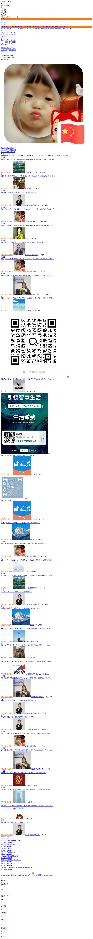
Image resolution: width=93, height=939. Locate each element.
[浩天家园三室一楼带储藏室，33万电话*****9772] (2, 590)
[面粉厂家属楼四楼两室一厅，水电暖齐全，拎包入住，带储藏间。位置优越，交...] (1, 558)
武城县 (3, 5)
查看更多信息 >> (6, 837)
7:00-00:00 (7, 34)
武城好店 (7, 26)
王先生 (32, 539)
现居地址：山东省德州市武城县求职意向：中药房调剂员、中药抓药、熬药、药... (27, 806)
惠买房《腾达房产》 (7, 148)
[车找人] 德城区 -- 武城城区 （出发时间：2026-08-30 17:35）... (20, 523)
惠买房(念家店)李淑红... (32, 205)
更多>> (71, 28)
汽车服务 (41, 28)
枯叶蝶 (27, 641)
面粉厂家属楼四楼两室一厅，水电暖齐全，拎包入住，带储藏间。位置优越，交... (27, 560)
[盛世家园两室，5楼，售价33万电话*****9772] (2, 820)
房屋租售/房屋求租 (7, 641)
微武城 (13, 875)
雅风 (26, 238)
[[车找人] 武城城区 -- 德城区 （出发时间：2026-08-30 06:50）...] (1, 606)
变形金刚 (28, 310)
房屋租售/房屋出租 (7, 238)
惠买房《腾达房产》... (32, 222)
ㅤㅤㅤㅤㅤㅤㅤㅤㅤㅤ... (25, 802)
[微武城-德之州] (1, 7)
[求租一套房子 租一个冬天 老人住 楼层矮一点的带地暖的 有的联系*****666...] (1, 643)
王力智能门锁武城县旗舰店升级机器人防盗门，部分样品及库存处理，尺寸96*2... (28, 159)
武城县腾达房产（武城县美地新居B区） (8, 152)
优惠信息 (62, 26)
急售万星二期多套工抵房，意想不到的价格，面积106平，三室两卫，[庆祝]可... (26, 678)
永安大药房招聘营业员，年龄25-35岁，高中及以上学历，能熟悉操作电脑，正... (28, 176)
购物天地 (28, 28)
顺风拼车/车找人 (6, 539)
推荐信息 (4, 155)
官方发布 (34, 474)
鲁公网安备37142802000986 (44, 875)
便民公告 (65, 155)
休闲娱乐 (16, 28)
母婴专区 (47, 28)
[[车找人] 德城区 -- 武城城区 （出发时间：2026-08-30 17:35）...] (1, 521)
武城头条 (13, 26)
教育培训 (59, 28)
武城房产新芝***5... (37, 294)
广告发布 (50, 26)
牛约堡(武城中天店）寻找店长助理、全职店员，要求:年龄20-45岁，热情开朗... (27, 298)
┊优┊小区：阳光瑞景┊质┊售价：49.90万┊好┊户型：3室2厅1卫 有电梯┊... (27, 259)
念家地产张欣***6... (31, 255)
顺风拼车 (19, 26)
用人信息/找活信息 (7, 818)
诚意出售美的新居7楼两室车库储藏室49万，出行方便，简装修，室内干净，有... (26, 750)
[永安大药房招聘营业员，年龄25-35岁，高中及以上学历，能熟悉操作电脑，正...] (1, 174)
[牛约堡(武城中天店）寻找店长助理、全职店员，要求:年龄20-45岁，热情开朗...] (1, 296)
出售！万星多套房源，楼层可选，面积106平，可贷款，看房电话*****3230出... (26, 733)
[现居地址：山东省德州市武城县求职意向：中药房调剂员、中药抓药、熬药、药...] (1, 804)
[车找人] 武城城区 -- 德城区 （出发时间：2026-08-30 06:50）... (20, 608)
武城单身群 (6, 500)
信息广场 (44, 26)
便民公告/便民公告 (7, 474)
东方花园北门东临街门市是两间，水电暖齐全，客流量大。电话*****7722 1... (27, 225)
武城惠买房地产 (6, 48)
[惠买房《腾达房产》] (43, 146)
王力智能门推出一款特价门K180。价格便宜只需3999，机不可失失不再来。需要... (27, 575)
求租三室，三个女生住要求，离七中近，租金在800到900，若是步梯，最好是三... (27, 628)
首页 (2, 26)
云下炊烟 (28, 188)
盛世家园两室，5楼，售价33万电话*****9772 (15, 822)
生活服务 (34, 28)
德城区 (7, 5)
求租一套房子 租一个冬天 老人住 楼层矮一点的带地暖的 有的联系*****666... (25, 645)
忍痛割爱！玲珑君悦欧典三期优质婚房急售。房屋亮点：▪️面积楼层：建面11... (26, 789)
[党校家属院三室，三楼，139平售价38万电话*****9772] (2, 699)
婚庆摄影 (53, 28)
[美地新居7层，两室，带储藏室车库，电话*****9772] (2, 715)
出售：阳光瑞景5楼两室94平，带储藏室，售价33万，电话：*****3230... (24, 543)
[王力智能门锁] (1, 38)
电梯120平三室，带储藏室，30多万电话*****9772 (18, 192)
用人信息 (25, 26)
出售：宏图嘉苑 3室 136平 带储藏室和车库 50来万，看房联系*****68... (25, 242)
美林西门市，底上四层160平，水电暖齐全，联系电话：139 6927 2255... (23, 773)
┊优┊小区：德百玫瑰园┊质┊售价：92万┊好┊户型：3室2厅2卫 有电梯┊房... (28, 209)
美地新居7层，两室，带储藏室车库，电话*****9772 (17, 717)
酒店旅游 (22, 28)
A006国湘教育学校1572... (33, 674)
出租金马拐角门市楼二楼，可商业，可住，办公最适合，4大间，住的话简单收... (26, 661)
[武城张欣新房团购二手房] (1, 30)
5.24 (26, 657)
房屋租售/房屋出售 (7, 205)
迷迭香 (26, 571)
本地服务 (38, 26)
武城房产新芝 (5, 55)
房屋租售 (32, 26)
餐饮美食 (10, 28)
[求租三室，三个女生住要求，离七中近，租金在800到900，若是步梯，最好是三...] (1, 627)
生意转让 (56, 26)
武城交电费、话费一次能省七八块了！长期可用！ (18, 455)
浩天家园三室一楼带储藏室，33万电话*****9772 (16, 592)
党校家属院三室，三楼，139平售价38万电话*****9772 (18, 700)
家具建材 (65, 28)
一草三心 (28, 785)
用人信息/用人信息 (7, 188)
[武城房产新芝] (1, 54)
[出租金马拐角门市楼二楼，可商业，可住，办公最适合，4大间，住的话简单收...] (1, 659)
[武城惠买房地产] (1, 46)
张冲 (26, 391)
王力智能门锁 (5, 40)
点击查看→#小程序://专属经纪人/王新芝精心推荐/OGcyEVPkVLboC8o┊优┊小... (28, 275)
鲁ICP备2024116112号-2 (23, 875)
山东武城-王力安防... (31, 172)
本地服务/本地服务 (7, 172)
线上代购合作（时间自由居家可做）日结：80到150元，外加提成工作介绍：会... (28, 379)
